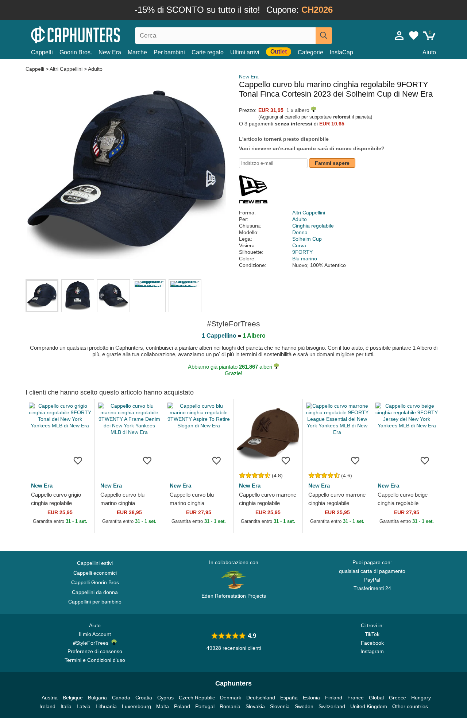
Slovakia (255, 706)
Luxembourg (136, 706)
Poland (182, 706)
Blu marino (304, 258)
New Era (110, 52)
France (355, 697)
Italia (66, 706)
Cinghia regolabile (313, 226)
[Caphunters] (95, 34)
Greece (397, 697)
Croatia (143, 697)
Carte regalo (208, 52)
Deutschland (260, 697)
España (289, 697)
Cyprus (165, 697)
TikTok (372, 634)
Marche (137, 52)
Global (376, 697)
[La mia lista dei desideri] (413, 35)
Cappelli (42, 52)
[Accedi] (399, 35)
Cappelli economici (95, 573)
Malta (162, 706)
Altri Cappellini (66, 69)
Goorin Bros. (75, 52)
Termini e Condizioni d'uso (95, 660)
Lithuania (106, 706)
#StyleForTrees (92, 643)
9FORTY (302, 252)
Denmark (230, 697)
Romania (230, 706)
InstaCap (341, 52)
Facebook (372, 643)
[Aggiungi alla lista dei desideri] (78, 460)
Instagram (372, 651)
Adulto (95, 69)
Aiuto (429, 52)
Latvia (83, 706)
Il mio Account (95, 634)
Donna (300, 232)
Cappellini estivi (95, 563)
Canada (121, 697)
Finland (333, 697)
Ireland (47, 706)
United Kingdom (368, 706)
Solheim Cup (307, 239)
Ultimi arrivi (244, 52)
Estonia (311, 697)
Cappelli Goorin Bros (95, 582)
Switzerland (332, 706)
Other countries (410, 706)
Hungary (421, 697)
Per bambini (169, 52)
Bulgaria (97, 697)
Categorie (310, 52)
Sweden (304, 706)
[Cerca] (324, 35)
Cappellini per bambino (94, 602)
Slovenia (280, 706)
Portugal (205, 706)
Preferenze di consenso (94, 651)
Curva (299, 245)
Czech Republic (197, 697)
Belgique (73, 697)
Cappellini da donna (95, 592)
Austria (50, 697)
